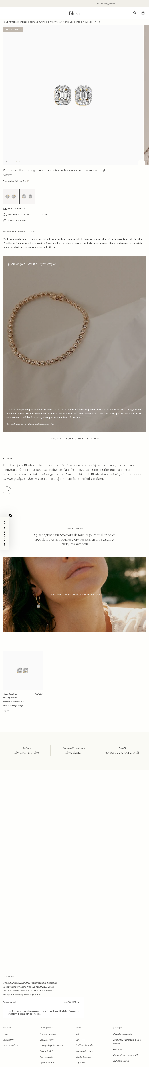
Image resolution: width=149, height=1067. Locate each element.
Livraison (81, 1062)
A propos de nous (48, 1034)
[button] (4, 533)
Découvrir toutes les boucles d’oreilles (74, 595)
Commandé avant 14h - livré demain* (28, 215)
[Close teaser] (10, 516)
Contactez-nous (83, 1057)
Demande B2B (46, 1051)
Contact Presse (46, 1040)
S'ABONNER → (71, 1002)
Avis (78, 1040)
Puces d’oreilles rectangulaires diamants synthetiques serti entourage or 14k (13, 700)
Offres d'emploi (47, 1062)
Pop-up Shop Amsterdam (51, 1045)
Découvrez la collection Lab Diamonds (74, 439)
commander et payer (86, 1051)
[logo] (74, 13)
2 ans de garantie (18, 221)
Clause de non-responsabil (125, 1055)
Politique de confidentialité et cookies (127, 1042)
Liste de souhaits (11, 1045)
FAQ (78, 1034)
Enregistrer (8, 1040)
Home (6, 22)
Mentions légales (121, 1061)
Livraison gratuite (82, 4)
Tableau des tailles (85, 1045)
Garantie (117, 1049)
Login (5, 1034)
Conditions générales (123, 1034)
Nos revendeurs (47, 1057)
